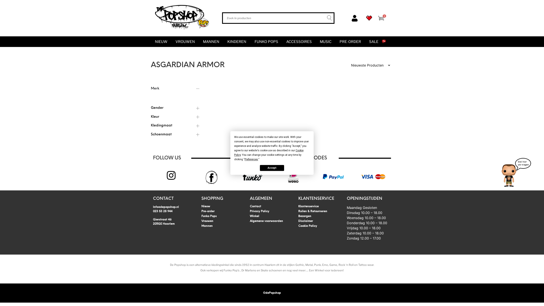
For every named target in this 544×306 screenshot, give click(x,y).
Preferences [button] (251, 159)
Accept (272, 167)
